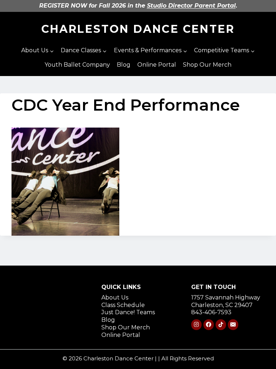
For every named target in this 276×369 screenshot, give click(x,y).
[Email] (233, 324)
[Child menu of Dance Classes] (84, 51)
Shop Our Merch (207, 64)
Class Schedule (123, 305)
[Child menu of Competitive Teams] (224, 51)
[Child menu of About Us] (38, 51)
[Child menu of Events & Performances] (150, 51)
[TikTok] (221, 324)
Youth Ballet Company (77, 64)
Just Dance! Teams (128, 312)
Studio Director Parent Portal (191, 5)
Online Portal (156, 64)
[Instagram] (196, 324)
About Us (114, 297)
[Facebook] (208, 324)
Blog (123, 64)
